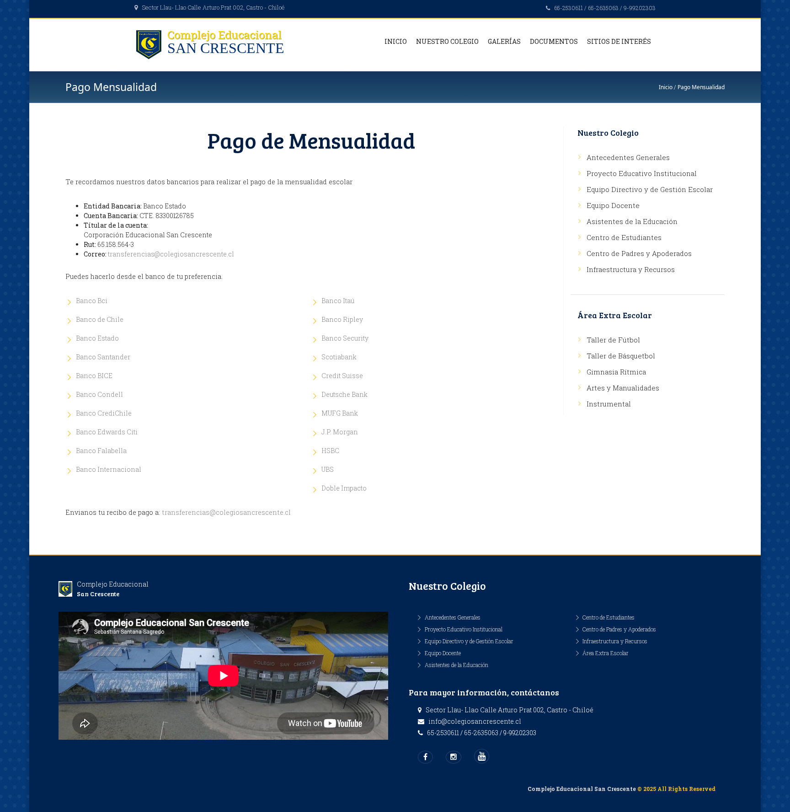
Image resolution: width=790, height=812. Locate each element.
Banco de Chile (100, 319)
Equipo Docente (613, 205)
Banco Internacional (109, 469)
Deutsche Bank (344, 394)
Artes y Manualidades (623, 387)
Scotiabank (339, 357)
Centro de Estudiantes (624, 237)
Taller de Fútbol (613, 339)
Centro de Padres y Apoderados (639, 253)
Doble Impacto (344, 488)
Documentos (554, 41)
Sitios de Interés (619, 41)
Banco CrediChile (104, 413)
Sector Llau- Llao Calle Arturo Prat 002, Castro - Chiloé (213, 7)
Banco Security (345, 338)
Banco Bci (92, 300)
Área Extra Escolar (605, 653)
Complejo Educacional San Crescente (582, 788)
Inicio (395, 41)
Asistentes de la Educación (632, 221)
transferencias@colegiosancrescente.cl (171, 254)
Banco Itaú (338, 300)
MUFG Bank (339, 413)
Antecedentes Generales (628, 157)
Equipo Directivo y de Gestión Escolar (650, 189)
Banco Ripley (342, 319)
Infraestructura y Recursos (631, 269)
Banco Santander (103, 357)
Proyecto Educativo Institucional (642, 173)
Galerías (504, 41)
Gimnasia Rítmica (616, 371)
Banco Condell (99, 394)
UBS (327, 469)
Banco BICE (94, 375)
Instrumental (609, 403)
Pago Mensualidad (701, 87)
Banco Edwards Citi (107, 431)
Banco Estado (97, 338)
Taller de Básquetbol (621, 355)
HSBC (330, 450)
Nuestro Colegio (447, 41)
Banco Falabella (101, 450)
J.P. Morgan (339, 431)
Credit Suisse (342, 375)
